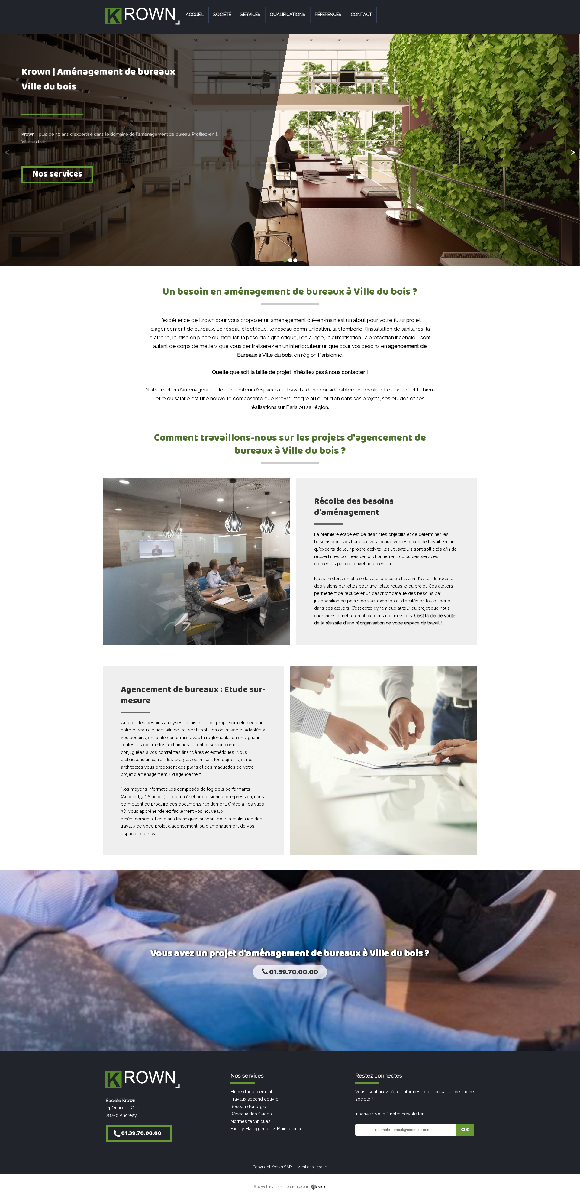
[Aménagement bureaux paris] (142, 25)
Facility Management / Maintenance (266, 1128)
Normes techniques (250, 1121)
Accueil (195, 14)
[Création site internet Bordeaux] (318, 1186)
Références (328, 14)
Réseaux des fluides (251, 1113)
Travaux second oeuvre (254, 1098)
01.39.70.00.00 (293, 972)
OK (465, 1129)
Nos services (57, 174)
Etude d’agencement (251, 1091)
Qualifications (287, 14)
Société (222, 14)
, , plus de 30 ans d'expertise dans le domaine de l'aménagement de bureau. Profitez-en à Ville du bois (119, 137)
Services (250, 14)
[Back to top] (567, 1175)
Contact (361, 14)
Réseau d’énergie (248, 1106)
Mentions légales (312, 1167)
